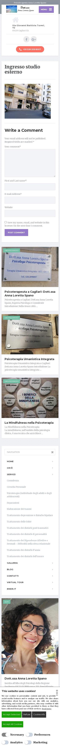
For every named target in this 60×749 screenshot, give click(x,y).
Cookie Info (39, 714)
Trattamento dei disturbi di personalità (27, 534)
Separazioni (13, 503)
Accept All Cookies (12, 724)
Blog (10, 569)
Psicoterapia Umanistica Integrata (29, 359)
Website (9, 207)
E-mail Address (13, 194)
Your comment (13, 146)
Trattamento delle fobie (19, 521)
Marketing (40, 742)
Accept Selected (11, 714)
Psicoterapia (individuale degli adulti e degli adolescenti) (29, 495)
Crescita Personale (16, 487)
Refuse (26, 714)
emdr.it (11, 589)
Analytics (16, 742)
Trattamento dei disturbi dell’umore (25, 556)
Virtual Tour (15, 582)
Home (10, 461)
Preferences (42, 734)
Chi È (10, 468)
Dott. (7, 602)
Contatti (13, 576)
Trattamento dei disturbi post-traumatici (27, 528)
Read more (46, 709)
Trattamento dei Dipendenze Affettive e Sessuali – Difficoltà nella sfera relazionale (29, 542)
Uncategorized (11, 250)
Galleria (12, 563)
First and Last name (15, 180)
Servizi (11, 474)
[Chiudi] (57, 692)
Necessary (17, 734)
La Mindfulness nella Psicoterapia (29, 422)
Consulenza (13, 480)
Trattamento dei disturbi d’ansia (23, 550)
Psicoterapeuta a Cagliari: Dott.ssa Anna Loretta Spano (30, 293)
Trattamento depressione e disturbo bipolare (30, 515)
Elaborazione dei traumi (19, 509)
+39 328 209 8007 (31, 49)
